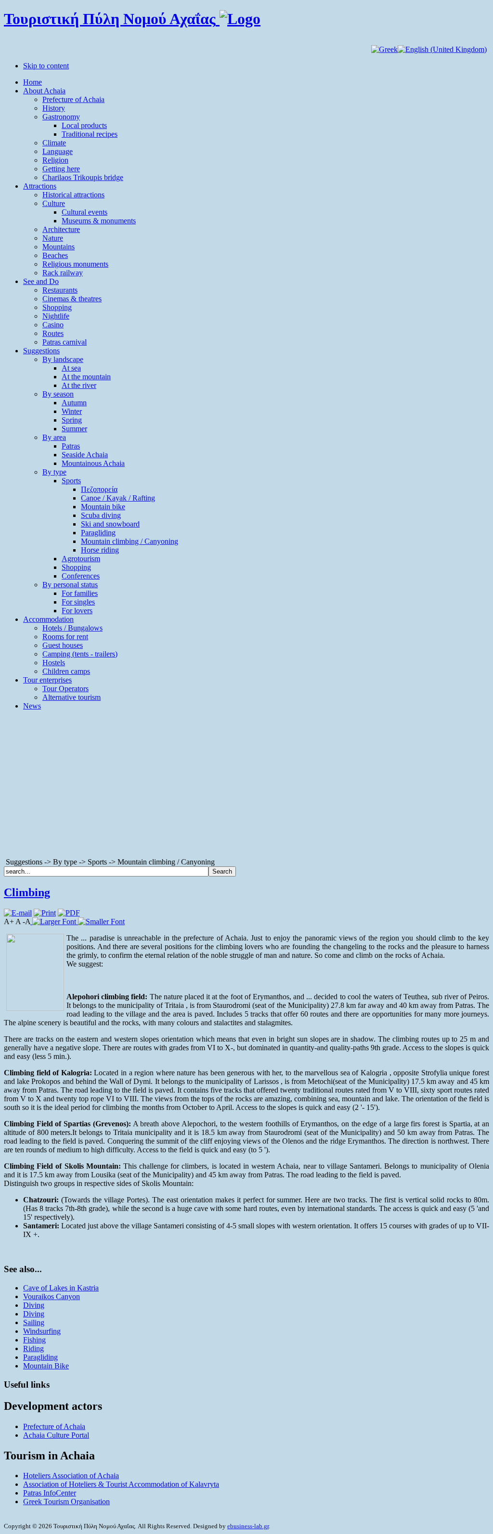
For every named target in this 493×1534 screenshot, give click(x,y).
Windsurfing (42, 1331)
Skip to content (46, 66)
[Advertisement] (246, 785)
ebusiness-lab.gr (248, 1526)
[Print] (45, 913)
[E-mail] (18, 913)
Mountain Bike (46, 1366)
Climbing (27, 892)
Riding (33, 1348)
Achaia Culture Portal (56, 1435)
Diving (33, 1305)
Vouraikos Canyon (51, 1296)
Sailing (33, 1322)
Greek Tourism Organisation (66, 1501)
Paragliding (40, 1357)
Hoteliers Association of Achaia (71, 1475)
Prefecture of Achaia (54, 1426)
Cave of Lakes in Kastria (61, 1288)
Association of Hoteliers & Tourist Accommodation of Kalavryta (121, 1484)
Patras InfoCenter (49, 1493)
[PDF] (69, 913)
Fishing (34, 1340)
